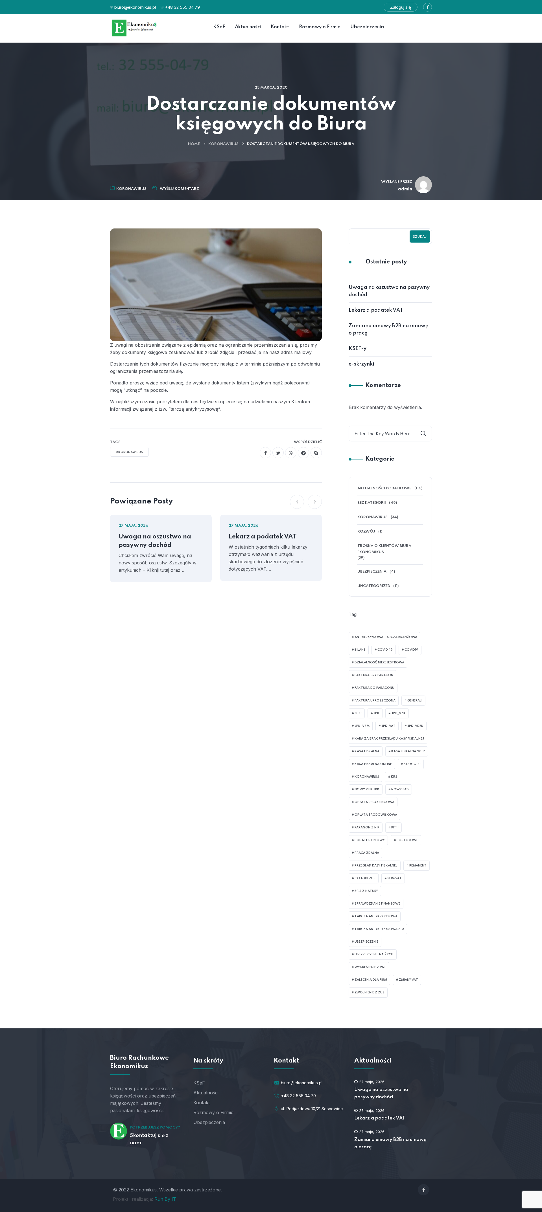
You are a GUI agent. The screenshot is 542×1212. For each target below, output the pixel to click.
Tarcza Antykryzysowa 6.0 (379, 929)
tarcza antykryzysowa (376, 916)
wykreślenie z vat (370, 967)
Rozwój (366, 531)
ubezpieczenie (366, 941)
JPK (376, 713)
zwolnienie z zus (369, 992)
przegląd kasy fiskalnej (376, 865)
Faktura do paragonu (374, 688)
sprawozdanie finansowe (377, 903)
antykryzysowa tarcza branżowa (386, 637)
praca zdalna (367, 853)
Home (194, 144)
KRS (394, 776)
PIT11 (395, 827)
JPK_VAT (388, 726)
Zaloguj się (400, 7)
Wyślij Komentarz (179, 189)
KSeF (199, 1083)
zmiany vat (408, 980)
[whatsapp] (290, 452)
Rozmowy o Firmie (213, 1112)
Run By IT (165, 1199)
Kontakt (201, 1102)
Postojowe (407, 840)
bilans (360, 650)
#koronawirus (129, 452)
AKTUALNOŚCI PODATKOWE (384, 488)
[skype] (316, 452)
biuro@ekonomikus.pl (135, 7)
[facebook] (265, 452)
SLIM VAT (394, 878)
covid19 (411, 650)
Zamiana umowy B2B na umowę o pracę (388, 329)
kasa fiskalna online (373, 764)
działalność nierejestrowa (379, 662)
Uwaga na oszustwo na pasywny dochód (155, 541)
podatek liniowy (370, 840)
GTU (358, 713)
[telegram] (303, 452)
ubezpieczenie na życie (374, 954)
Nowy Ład (400, 789)
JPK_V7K (398, 713)
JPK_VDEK (415, 726)
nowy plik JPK (367, 789)
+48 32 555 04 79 (182, 7)
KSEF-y (357, 348)
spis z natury (366, 891)
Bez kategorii (371, 503)
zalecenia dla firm (371, 980)
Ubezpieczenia (371, 571)
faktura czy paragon (374, 675)
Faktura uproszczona (375, 700)
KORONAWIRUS (223, 144)
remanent (418, 865)
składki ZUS (365, 878)
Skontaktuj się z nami (149, 1139)
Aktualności (205, 1093)
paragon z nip (367, 827)
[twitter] (278, 452)
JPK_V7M (362, 726)
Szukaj (420, 237)
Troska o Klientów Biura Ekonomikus (384, 549)
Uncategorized (373, 586)
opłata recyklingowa (374, 802)
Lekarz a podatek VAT (263, 537)
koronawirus (367, 776)
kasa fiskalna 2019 (408, 751)
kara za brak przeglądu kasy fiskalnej (389, 738)
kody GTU (412, 764)
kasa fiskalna (367, 751)
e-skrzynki (361, 364)
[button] (297, 502)
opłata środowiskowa (376, 815)
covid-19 (385, 650)
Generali (414, 700)
